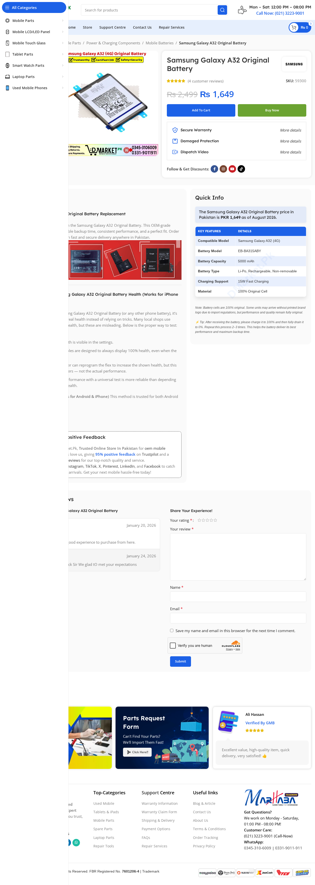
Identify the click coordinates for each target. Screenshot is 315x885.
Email (176, 608)
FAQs (146, 837)
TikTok (91, 466)
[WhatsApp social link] (76, 842)
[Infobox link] (274, 10)
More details (290, 151)
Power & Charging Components (113, 42)
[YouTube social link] (232, 169)
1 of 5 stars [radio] (199, 520)
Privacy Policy (204, 845)
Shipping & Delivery (158, 820)
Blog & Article (204, 803)
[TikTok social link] (241, 169)
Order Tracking (205, 837)
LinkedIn (127, 466)
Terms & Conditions (209, 828)
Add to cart (201, 110)
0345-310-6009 (257, 847)
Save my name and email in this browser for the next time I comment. (235, 630)
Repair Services (154, 845)
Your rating (181, 520)
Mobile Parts (70, 42)
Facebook (152, 466)
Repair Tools (103, 845)
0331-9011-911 (288, 847)
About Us (200, 820)
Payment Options (156, 828)
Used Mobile (103, 803)
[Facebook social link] (214, 169)
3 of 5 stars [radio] (207, 520)
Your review (182, 529)
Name (177, 587)
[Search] (222, 10)
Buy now (272, 110)
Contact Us (202, 812)
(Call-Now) (283, 835)
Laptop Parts (103, 837)
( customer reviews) (205, 80)
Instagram (74, 466)
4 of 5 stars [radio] (211, 520)
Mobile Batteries (160, 42)
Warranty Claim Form (159, 812)
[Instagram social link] (223, 169)
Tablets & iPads (106, 812)
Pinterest (110, 466)
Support (150, 793)
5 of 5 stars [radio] (215, 520)
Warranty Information (160, 803)
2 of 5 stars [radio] (203, 520)
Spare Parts (103, 828)
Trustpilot (150, 454)
